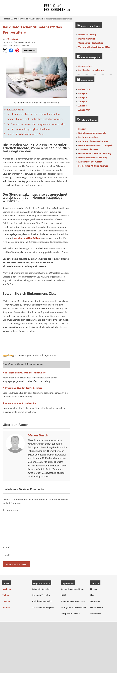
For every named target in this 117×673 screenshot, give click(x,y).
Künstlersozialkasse (88, 149)
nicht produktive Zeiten (27, 238)
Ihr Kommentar (10, 510)
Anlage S (82, 93)
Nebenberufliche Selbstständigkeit (95, 145)
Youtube (6, 607)
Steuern (82, 128)
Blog (92, 595)
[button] (5, 50)
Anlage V (82, 101)
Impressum (95, 601)
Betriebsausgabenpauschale (92, 133)
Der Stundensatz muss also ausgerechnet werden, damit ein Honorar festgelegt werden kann (36, 127)
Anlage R (82, 105)
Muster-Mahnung (86, 38)
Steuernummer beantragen (73, 601)
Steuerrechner (85, 66)
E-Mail (6, 554)
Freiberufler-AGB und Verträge (93, 165)
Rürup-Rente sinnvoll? (70, 613)
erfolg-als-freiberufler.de (16, 19)
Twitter (5, 595)
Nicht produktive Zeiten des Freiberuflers (25, 372)
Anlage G (82, 97)
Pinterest (6, 601)
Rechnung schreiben (88, 137)
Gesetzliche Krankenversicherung (94, 153)
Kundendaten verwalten (90, 161)
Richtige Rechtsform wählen (73, 607)
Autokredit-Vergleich (41, 589)
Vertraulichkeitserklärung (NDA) (94, 46)
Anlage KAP (84, 109)
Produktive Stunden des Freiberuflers (23, 387)
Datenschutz (95, 613)
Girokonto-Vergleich (41, 595)
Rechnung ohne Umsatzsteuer (93, 141)
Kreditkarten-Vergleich (42, 601)
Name (6, 547)
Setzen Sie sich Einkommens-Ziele (25, 134)
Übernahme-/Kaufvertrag (90, 42)
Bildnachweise (96, 607)
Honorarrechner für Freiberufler (21, 403)
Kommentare (29, 50)
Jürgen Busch (12, 39)
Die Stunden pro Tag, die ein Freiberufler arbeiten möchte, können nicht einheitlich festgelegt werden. (35, 116)
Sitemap (93, 589)
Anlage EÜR (84, 89)
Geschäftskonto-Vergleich (43, 607)
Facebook (6, 589)
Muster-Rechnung (87, 34)
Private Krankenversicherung (92, 157)
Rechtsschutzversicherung (91, 70)
